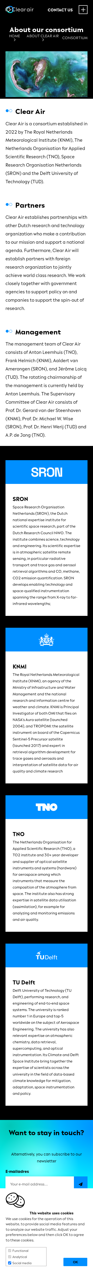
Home (14, 35)
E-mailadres (17, 1171)
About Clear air (43, 35)
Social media (21, 1262)
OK (75, 1262)
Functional (20, 1250)
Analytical (19, 1256)
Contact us (60, 10)
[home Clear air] (19, 9)
